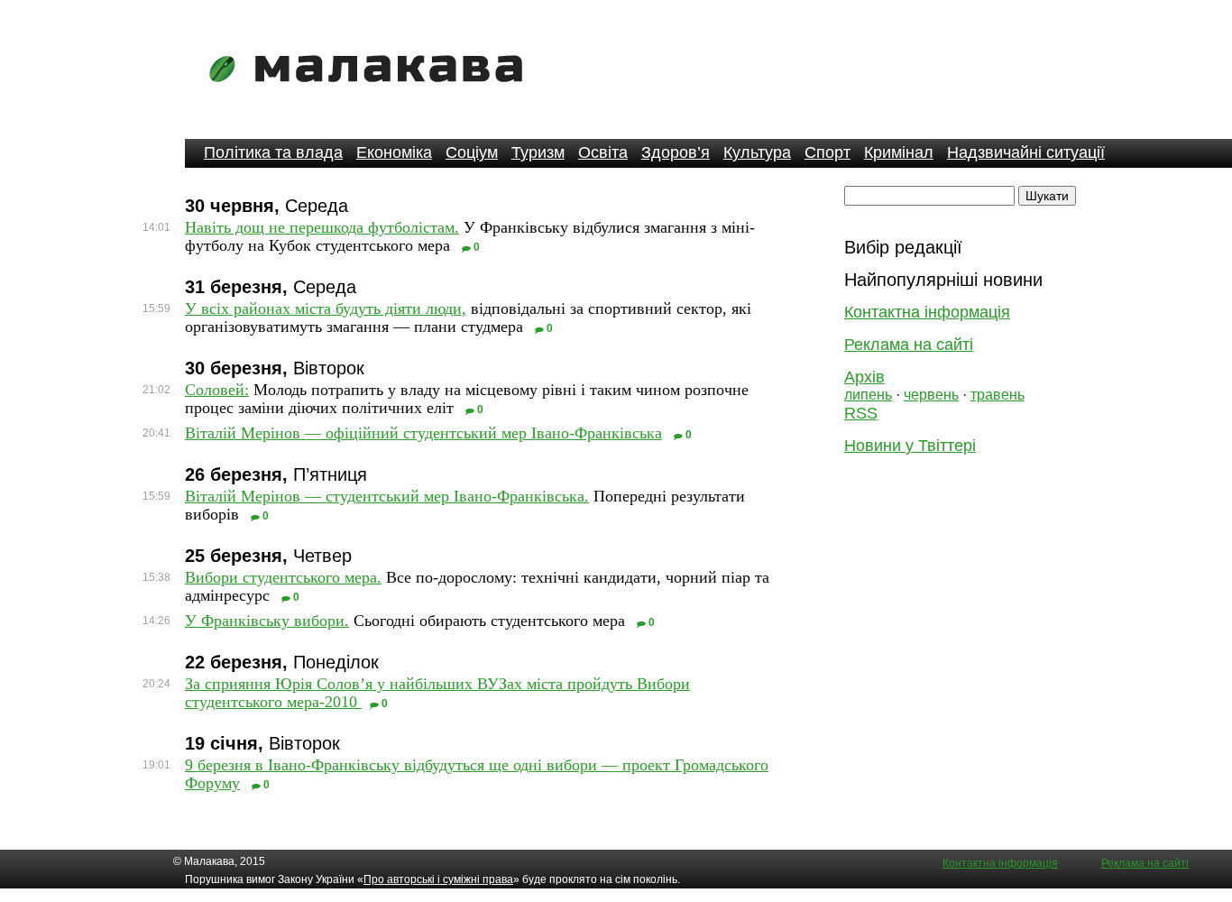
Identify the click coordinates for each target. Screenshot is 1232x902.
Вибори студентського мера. (283, 577)
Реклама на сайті (908, 345)
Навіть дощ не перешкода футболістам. (322, 227)
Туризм (538, 152)
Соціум (472, 152)
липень (868, 394)
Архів (864, 377)
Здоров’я (675, 152)
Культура (757, 152)
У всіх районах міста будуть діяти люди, (325, 308)
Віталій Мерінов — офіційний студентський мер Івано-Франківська (423, 433)
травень (997, 394)
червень (931, 394)
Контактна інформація (927, 312)
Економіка (394, 152)
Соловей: (217, 390)
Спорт (827, 152)
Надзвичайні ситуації (1026, 152)
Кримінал (898, 152)
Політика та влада (273, 152)
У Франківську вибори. (267, 621)
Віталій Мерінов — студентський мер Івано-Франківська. (387, 496)
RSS (861, 413)
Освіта (603, 152)
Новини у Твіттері (910, 446)
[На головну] (371, 94)
